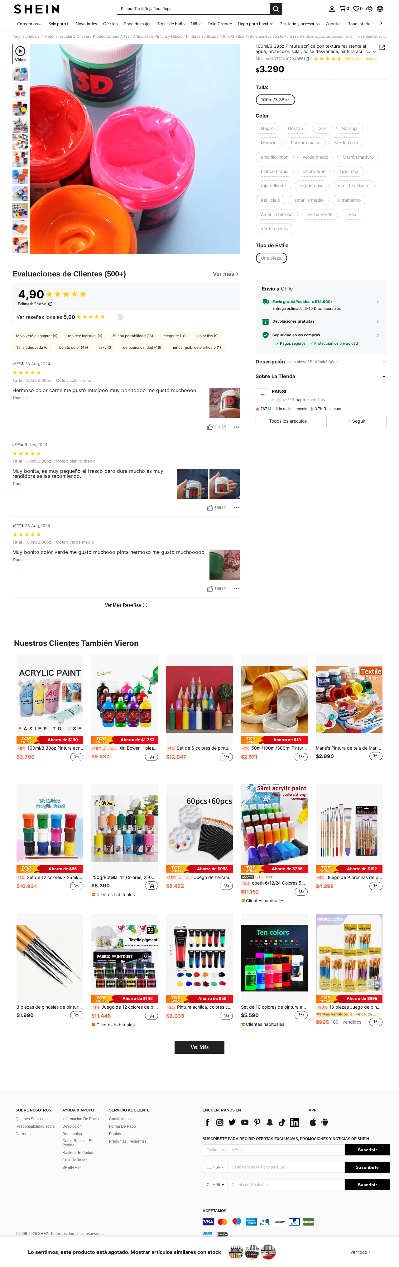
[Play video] (134, 149)
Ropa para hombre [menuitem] (255, 23)
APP (312, 1110)
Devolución (72, 1126)
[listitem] (50, 715)
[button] (369, 8)
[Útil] (210, 427)
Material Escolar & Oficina (66, 36)
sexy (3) (106, 347)
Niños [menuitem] (196, 23)
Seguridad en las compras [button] (296, 335)
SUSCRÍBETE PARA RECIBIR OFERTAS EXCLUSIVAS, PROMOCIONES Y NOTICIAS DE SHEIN (286, 1139)
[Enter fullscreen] (233, 249)
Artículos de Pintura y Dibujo (157, 36)
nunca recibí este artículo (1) (196, 347)
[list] (252, 1122)
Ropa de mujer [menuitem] (137, 23)
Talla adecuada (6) (32, 347)
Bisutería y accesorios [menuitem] (300, 23)
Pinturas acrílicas (201, 36)
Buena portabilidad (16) (133, 336)
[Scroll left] (373, 23)
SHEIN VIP (71, 1167)
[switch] (118, 317)
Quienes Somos (29, 1119)
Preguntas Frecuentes (128, 1141)
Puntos (115, 1134)
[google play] (324, 1125)
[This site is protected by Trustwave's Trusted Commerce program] (207, 1234)
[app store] (313, 1125)
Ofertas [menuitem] (110, 23)
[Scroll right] (381, 23)
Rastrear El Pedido (78, 1152)
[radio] (275, 99)
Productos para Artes (111, 36)
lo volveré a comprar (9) (36, 336)
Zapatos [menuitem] (333, 23)
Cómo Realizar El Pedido (77, 1143)
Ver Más (199, 1047)
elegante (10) (175, 336)
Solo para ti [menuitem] (59, 23)
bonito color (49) (73, 347)
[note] (50, 740)
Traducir (19, 398)
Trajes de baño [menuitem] (171, 23)
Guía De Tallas (74, 1160)
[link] (344, 8)
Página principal (26, 36)
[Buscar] (276, 9)
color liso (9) (208, 336)
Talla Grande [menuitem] (220, 23)
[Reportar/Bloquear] (236, 427)
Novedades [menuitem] (86, 23)
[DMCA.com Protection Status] (222, 1234)
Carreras (23, 1134)
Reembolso (72, 1134)
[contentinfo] (296, 1222)
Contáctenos (120, 1119)
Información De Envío (80, 1119)
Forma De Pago (122, 1126)
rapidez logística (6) (85, 336)
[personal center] (332, 8)
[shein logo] (36, 8)
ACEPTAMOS (214, 1211)
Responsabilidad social (35, 1126)
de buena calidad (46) (142, 347)
